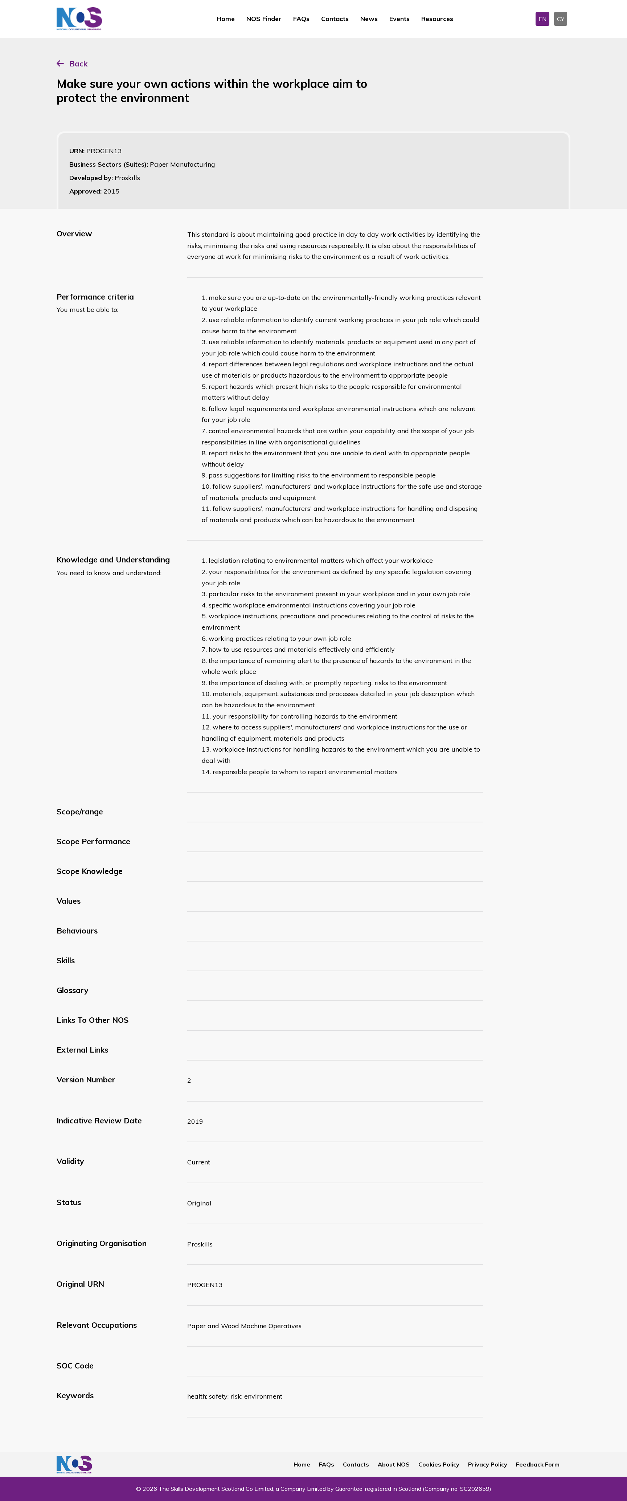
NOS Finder (264, 19)
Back (78, 63)
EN (542, 19)
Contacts (335, 19)
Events (399, 19)
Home (226, 19)
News (369, 19)
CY (560, 19)
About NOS (394, 1464)
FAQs (301, 19)
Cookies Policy (438, 1464)
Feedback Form (538, 1464)
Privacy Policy (487, 1464)
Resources (437, 19)
